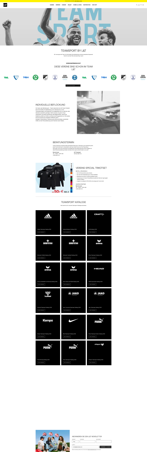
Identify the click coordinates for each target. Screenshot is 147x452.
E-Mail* (73, 444)
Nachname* (98, 439)
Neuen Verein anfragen (70, 85)
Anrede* (74, 439)
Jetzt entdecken (41, 232)
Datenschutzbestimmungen (92, 449)
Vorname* (82, 439)
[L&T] (5, 5)
